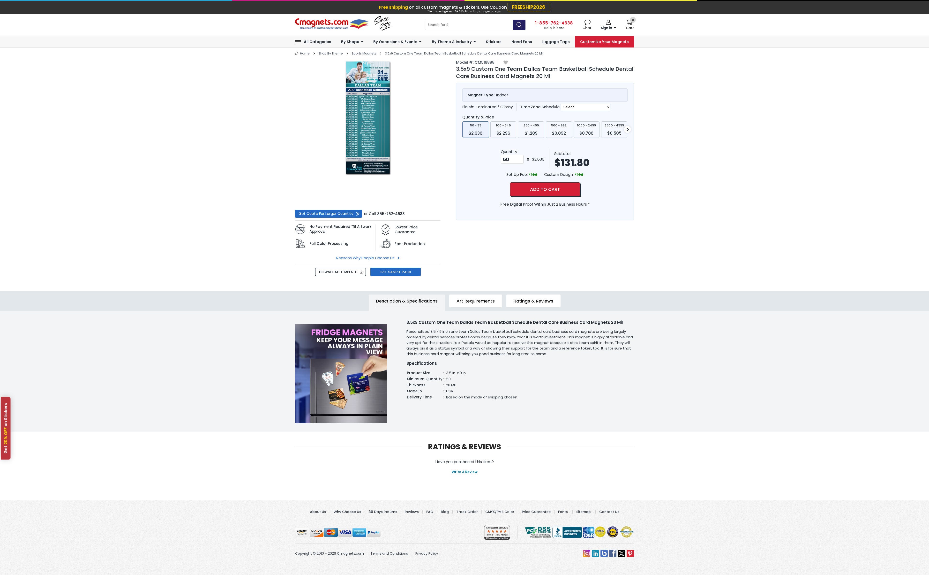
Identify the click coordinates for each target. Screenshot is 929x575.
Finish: (468, 107)
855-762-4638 (391, 213)
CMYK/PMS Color (499, 511)
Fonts (563, 511)
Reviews (412, 511)
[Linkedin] (595, 553)
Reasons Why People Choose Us (365, 257)
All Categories (317, 42)
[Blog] (604, 553)
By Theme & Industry (452, 42)
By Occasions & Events (395, 42)
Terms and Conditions (389, 553)
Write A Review (465, 471)
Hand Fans (521, 42)
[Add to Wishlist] (505, 63)
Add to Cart (545, 189)
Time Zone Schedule (540, 107)
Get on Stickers (6, 428)
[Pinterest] (630, 553)
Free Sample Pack (396, 271)
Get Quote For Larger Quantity (326, 213)
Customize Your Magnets (604, 42)
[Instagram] (586, 553)
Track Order (467, 511)
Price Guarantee (536, 511)
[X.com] (621, 553)
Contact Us (609, 511)
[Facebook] (612, 553)
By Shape (350, 42)
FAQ (429, 511)
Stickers (494, 42)
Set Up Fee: (517, 174)
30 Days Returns (383, 511)
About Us (318, 511)
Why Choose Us (347, 511)
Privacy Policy (426, 553)
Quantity (509, 152)
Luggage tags (556, 42)
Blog (445, 511)
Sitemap (583, 511)
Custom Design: (559, 174)
